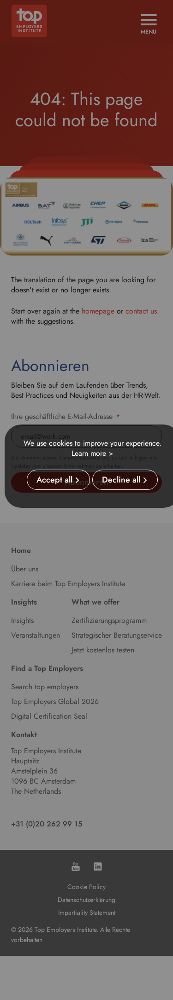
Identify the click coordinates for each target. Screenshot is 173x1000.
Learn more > (92, 453)
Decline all (121, 480)
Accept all (54, 480)
